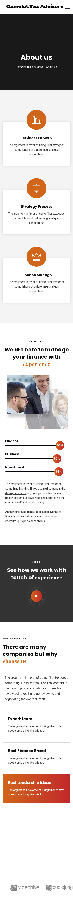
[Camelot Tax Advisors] (35, 7)
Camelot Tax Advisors (29, 67)
